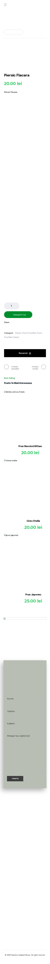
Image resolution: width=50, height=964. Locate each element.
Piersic (18, 333)
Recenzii (24, 353)
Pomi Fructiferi (29, 333)
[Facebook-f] (21, 960)
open (46, 47)
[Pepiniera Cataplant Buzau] (15, 19)
